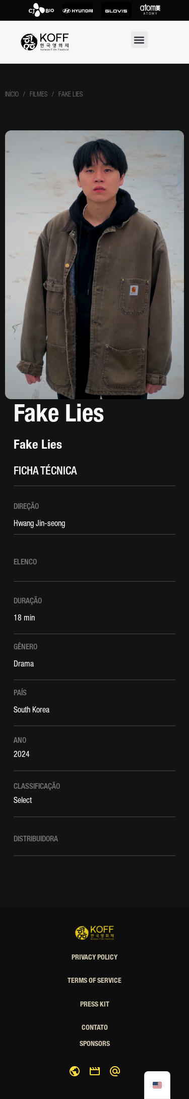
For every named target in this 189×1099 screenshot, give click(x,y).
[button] (139, 39)
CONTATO (95, 1028)
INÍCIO (12, 95)
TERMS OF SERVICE (94, 981)
